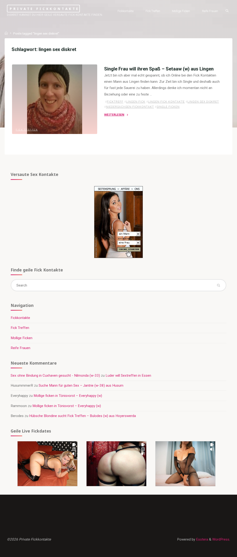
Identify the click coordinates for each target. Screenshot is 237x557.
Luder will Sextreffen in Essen (128, 375)
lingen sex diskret (203, 101)
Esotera (201, 539)
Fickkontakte (20, 318)
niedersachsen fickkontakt (130, 106)
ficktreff (115, 101)
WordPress (220, 539)
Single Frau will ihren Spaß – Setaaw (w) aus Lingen (159, 69)
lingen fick (135, 101)
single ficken (168, 106)
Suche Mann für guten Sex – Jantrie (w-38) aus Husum (81, 385)
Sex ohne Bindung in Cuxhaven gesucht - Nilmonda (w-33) (55, 375)
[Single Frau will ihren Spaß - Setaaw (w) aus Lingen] (54, 99)
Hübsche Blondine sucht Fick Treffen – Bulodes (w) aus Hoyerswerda (82, 416)
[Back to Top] (219, 550)
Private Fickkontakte (44, 8)
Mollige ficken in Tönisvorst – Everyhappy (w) (68, 396)
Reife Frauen (20, 348)
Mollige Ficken (21, 338)
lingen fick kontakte (166, 101)
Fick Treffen (27, 130)
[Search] (227, 10)
